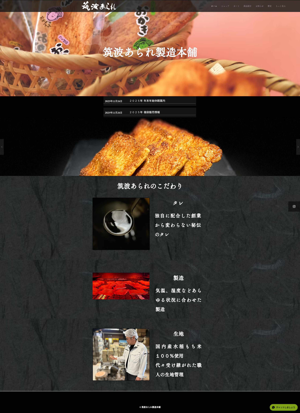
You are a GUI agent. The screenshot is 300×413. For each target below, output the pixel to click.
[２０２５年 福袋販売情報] (162, 112)
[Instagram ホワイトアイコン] (294, 206)
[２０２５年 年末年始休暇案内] (162, 101)
